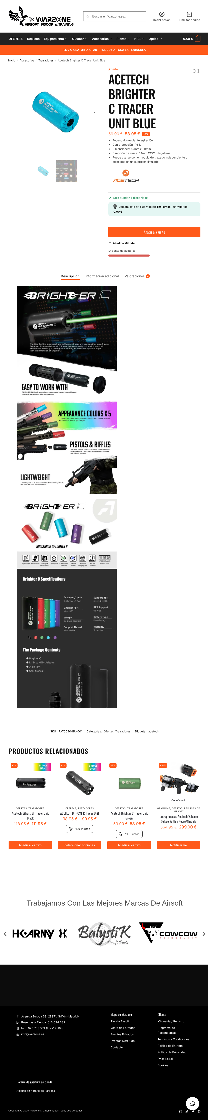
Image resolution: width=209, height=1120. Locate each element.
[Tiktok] (186, 1111)
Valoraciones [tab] (137, 276)
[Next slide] (94, 112)
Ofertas (109, 731)
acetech (153, 731)
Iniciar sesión (161, 20)
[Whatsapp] (199, 1111)
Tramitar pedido (189, 20)
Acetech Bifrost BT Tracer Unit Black (30, 816)
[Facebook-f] (193, 1111)
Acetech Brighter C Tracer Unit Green (129, 816)
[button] (5, 934)
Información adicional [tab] (102, 276)
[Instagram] (180, 1111)
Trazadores (45, 60)
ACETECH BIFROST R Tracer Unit (79, 813)
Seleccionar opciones (79, 845)
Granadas (163, 808)
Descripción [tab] (70, 276)
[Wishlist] (46, 767)
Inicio (11, 60)
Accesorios (27, 60)
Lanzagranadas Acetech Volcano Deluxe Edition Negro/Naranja (178, 819)
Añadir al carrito (154, 232)
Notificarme (178, 845)
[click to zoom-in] (55, 112)
